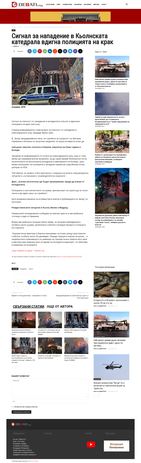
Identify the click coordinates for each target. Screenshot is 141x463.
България (50, 4)
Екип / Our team (19, 441)
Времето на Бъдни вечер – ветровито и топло (29, 296)
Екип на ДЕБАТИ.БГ (100, 306)
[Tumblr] (65, 51)
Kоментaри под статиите (22, 450)
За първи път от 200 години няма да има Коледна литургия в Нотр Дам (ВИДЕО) (49, 332)
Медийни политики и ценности (24, 455)
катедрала (23, 269)
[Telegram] (70, 51)
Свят (58, 4)
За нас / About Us (19, 439)
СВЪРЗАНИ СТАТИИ (28, 306)
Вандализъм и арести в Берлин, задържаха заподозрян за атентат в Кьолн (22, 332)
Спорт (103, 4)
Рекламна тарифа (19, 444)
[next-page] (16, 366)
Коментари (67, 4)
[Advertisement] (50, 114)
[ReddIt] (55, 51)
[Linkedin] (50, 51)
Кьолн (31, 269)
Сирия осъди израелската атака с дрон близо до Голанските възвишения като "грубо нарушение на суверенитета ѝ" (112, 120)
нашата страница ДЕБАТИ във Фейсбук (69, 256)
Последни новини (99, 336)
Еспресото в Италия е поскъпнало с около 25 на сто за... (111, 301)
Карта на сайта (33, 461)
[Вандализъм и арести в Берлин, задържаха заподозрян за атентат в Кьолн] (24, 320)
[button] (126, 5)
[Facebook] (29, 51)
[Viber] (75, 51)
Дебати (16, 46)
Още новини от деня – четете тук (28, 250)
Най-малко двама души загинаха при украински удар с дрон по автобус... (109, 343)
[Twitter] (34, 51)
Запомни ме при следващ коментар (25, 407)
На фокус (15, 327)
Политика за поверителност (23, 452)
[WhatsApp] (45, 51)
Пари (95, 296)
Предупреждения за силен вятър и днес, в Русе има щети (72, 297)
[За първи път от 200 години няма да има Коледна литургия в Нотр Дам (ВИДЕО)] (50, 320)
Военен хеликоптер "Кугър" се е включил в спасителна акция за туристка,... (109, 386)
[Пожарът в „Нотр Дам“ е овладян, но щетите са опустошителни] (50, 345)
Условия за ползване (21, 446)
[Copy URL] (80, 51)
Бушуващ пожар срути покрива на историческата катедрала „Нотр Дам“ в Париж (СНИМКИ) (76, 358)
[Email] (60, 51)
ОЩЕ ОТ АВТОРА (60, 306)
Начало (14, 27)
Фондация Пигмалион (21, 448)
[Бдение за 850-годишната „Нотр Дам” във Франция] (76, 320)
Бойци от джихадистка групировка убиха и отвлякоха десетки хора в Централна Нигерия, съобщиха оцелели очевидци (110, 158)
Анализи (78, 4)
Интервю (87, 4)
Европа (96, 4)
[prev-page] (13, 366)
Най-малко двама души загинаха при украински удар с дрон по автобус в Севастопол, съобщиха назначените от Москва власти (111, 82)
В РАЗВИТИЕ (42, 327)
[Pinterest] (40, 51)
